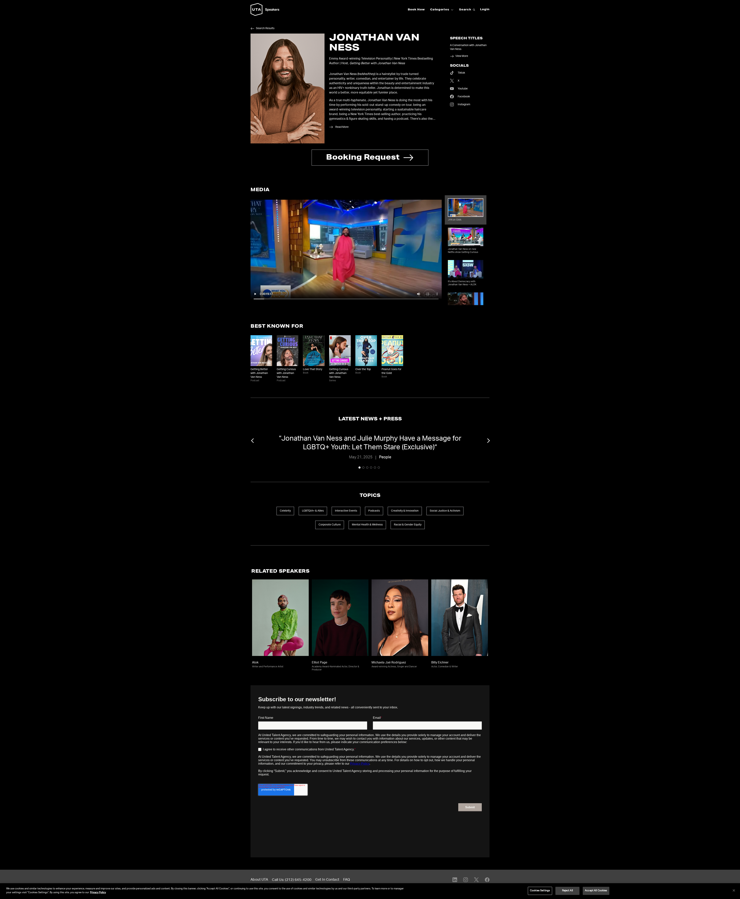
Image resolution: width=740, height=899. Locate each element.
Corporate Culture (330, 525)
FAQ (346, 880)
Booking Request (363, 158)
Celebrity (285, 511)
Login (485, 9)
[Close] (734, 890)
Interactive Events (346, 511)
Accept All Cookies (596, 891)
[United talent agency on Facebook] (487, 879)
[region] (370, 891)
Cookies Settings (540, 891)
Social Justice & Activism (445, 511)
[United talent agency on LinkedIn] (454, 879)
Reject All (567, 891)
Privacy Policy (98, 892)
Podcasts (374, 511)
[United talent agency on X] (476, 879)
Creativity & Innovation (405, 511)
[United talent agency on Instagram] (465, 879)
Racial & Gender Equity (407, 525)
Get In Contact (327, 880)
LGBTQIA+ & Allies (313, 511)
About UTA (259, 880)
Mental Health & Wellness (367, 525)
